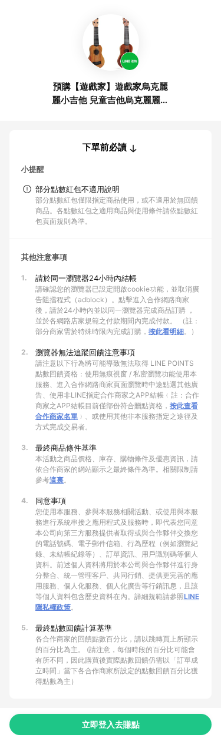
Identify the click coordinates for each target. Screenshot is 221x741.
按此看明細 (166, 331)
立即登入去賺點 (111, 724)
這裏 (57, 479)
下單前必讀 (105, 147)
